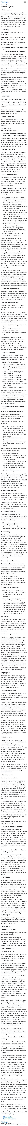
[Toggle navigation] (25, 2)
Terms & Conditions (9, 1119)
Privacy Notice (7, 1117)
